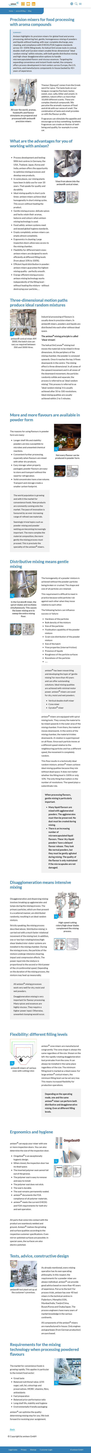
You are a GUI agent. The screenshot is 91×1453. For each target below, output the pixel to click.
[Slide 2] (72, 197)
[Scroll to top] (85, 1447)
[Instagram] (21, 4)
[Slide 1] (60, 197)
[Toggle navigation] (80, 4)
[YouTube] (26, 4)
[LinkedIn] (32, 4)
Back (12, 1429)
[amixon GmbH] (14, 4)
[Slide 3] (77, 1171)
